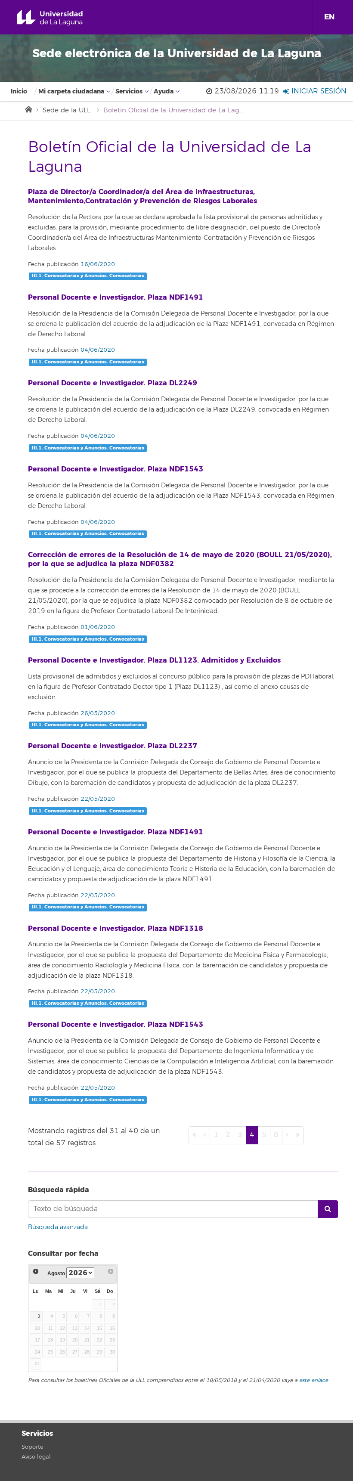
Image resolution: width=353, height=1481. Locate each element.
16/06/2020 (97, 264)
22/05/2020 (97, 799)
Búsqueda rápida (58, 1189)
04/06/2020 (97, 350)
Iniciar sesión (318, 91)
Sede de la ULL (66, 110)
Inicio (19, 91)
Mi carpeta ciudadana (71, 91)
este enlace (313, 1380)
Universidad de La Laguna (59, 18)
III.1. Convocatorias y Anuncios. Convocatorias (88, 276)
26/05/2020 (97, 713)
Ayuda (163, 91)
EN (329, 17)
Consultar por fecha (63, 1253)
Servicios (128, 91)
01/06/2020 (97, 627)
